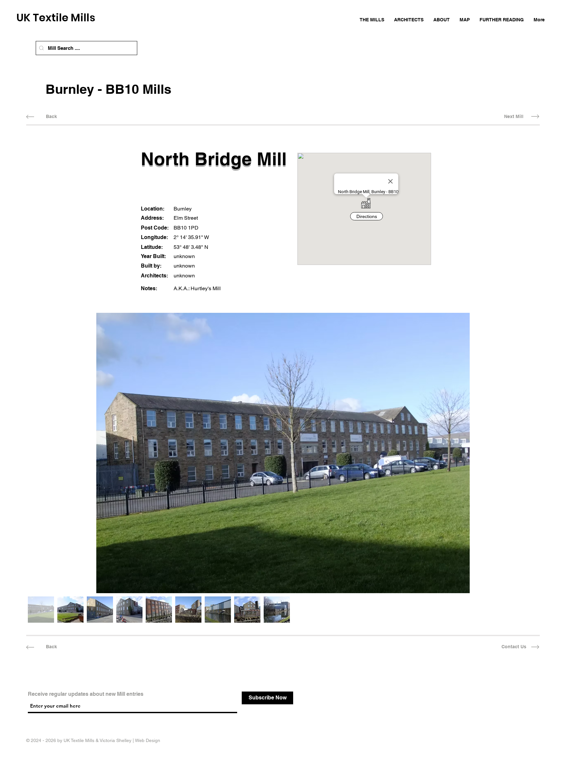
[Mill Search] (41, 48)
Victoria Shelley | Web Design (130, 740)
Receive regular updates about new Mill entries (85, 694)
